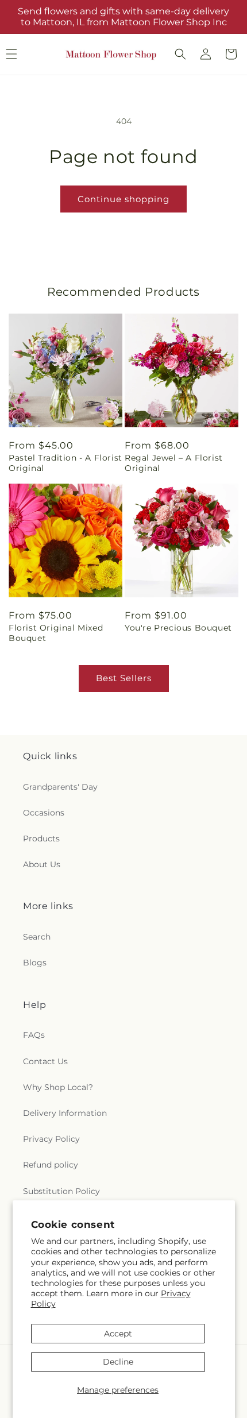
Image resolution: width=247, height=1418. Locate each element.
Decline (118, 1362)
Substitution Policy (61, 1191)
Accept (118, 1333)
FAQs (34, 1035)
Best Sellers (124, 678)
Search (37, 937)
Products (41, 838)
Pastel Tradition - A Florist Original (65, 463)
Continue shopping (123, 199)
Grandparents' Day (60, 787)
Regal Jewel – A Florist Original (174, 463)
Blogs (35, 962)
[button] (180, 54)
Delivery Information (65, 1113)
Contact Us (45, 1061)
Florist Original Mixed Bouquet (56, 633)
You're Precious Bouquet (178, 628)
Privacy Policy (51, 1139)
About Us (41, 864)
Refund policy (50, 1165)
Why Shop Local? (58, 1087)
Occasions (43, 812)
